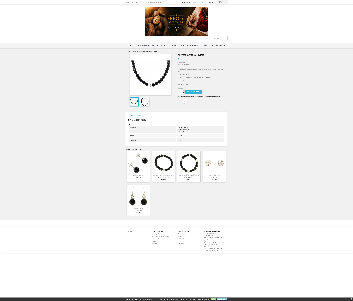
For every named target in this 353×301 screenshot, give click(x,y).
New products (129, 234)
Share (184, 101)
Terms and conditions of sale (161, 236)
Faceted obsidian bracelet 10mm (163, 175)
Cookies (154, 241)
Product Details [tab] (135, 115)
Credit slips (181, 238)
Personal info (182, 234)
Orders (180, 236)
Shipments (155, 243)
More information (222, 299)
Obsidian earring (138, 175)
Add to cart (193, 91)
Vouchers (181, 243)
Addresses (181, 241)
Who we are (155, 239)
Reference (132, 120)
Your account (184, 231)
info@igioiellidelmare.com (213, 248)
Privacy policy (156, 234)
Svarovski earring (214, 175)
